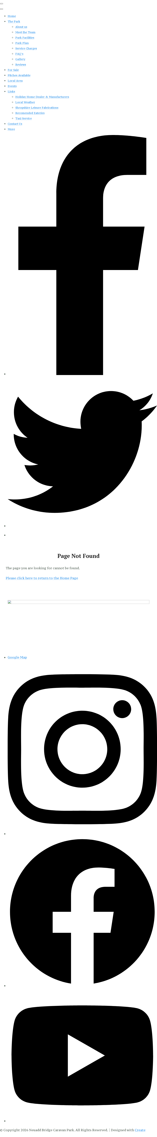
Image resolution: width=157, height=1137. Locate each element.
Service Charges (26, 48)
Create (140, 1130)
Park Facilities (24, 37)
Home (12, 16)
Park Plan (22, 43)
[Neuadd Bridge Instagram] (82, 834)
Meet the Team (25, 32)
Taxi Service (23, 118)
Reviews (20, 64)
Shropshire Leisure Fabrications (36, 107)
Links (11, 91)
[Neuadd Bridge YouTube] (82, 1121)
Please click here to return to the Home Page (42, 578)
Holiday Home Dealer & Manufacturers (42, 97)
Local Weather (25, 102)
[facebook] (82, 374)
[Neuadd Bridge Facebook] (82, 986)
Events (12, 86)
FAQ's (19, 54)
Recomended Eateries (30, 113)
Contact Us (15, 124)
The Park (14, 21)
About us (21, 27)
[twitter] (82, 526)
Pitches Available (19, 75)
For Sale (13, 70)
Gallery (20, 59)
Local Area (15, 81)
